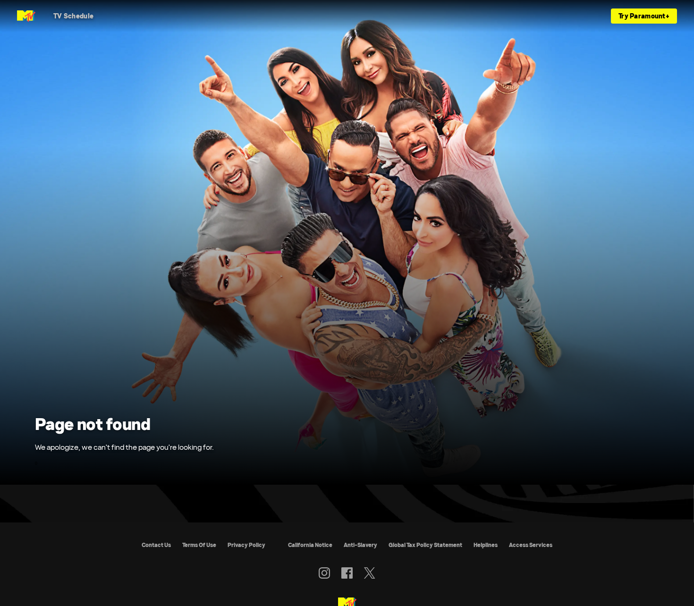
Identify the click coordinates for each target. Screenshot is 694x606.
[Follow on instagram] (324, 573)
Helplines (486, 544)
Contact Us (156, 544)
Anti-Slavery (360, 544)
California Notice (310, 544)
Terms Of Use (199, 544)
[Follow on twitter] (369, 573)
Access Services (530, 544)
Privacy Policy (246, 544)
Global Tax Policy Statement (425, 544)
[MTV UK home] (26, 16)
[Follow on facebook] (347, 573)
